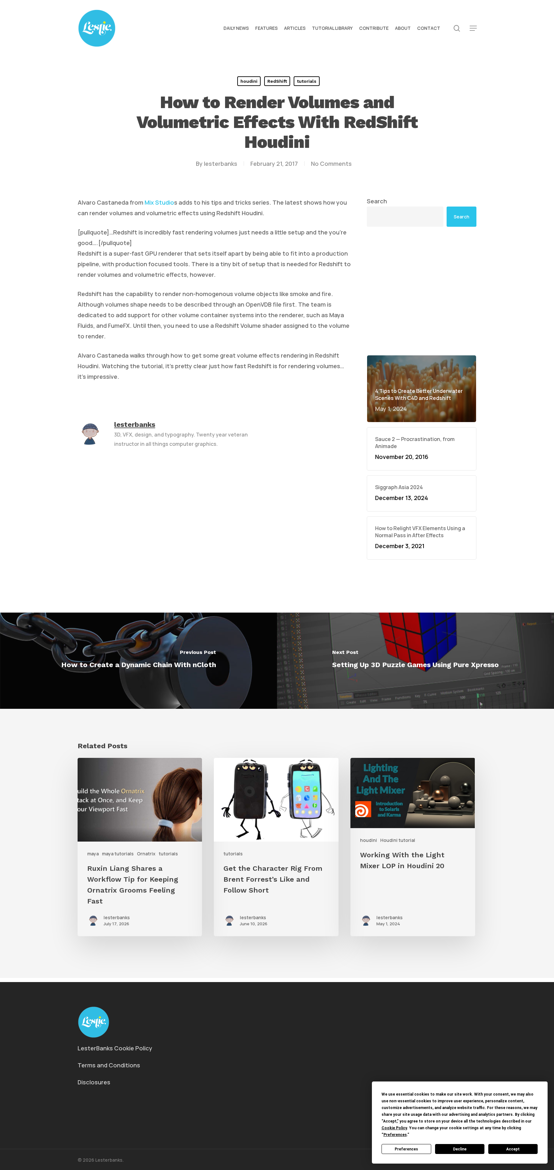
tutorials (306, 81)
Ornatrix (146, 854)
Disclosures (94, 1082)
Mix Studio (159, 202)
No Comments (331, 163)
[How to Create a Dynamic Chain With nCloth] (138, 661)
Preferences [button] (395, 1134)
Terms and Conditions (109, 1065)
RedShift (277, 81)
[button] (473, 28)
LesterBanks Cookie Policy (115, 1048)
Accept (513, 1149)
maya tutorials (118, 854)
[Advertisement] (421, 241)
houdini (248, 81)
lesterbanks (220, 163)
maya (93, 854)
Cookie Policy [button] (394, 1128)
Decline (459, 1149)
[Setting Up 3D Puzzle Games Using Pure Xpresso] (415, 661)
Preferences (406, 1149)
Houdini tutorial (397, 840)
